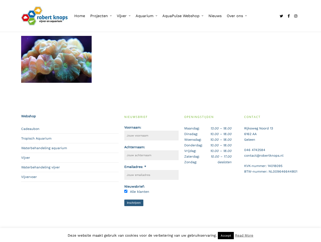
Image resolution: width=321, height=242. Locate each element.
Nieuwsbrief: (134, 186)
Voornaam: (132, 127)
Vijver (122, 16)
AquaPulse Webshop (181, 16)
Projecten (99, 16)
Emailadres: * (135, 167)
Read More (244, 235)
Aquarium (144, 16)
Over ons (235, 16)
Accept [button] (226, 235)
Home (79, 16)
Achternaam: (134, 147)
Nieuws (215, 16)
